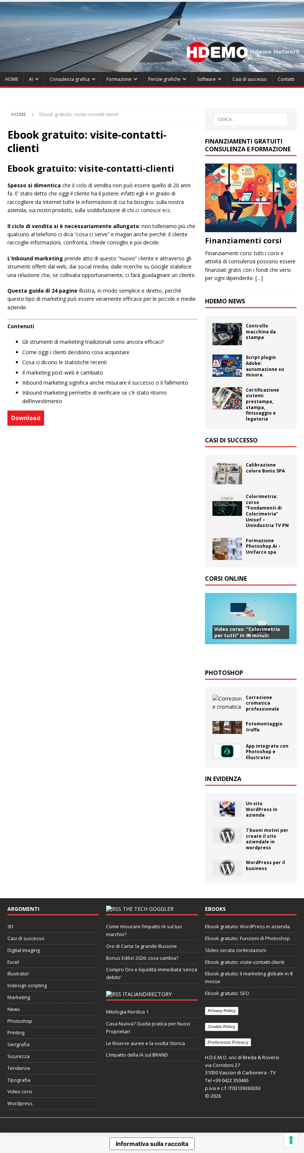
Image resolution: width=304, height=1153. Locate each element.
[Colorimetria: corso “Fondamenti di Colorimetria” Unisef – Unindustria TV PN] (227, 505)
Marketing (18, 997)
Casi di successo (249, 79)
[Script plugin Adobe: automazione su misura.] (227, 366)
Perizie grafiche (164, 79)
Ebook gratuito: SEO (227, 993)
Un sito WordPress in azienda (261, 809)
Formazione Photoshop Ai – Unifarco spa (263, 546)
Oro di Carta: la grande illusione (141, 946)
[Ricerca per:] (250, 119)
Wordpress (20, 1103)
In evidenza (223, 779)
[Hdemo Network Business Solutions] (152, 67)
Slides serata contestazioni (235, 950)
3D (10, 926)
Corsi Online (226, 578)
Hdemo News (225, 301)
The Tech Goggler (148, 908)
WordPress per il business (265, 865)
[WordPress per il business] (227, 868)
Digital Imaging (23, 950)
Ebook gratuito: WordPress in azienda (247, 926)
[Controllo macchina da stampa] (227, 334)
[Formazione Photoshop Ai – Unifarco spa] (227, 549)
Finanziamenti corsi (243, 240)
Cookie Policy (221, 1026)
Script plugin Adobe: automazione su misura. (265, 366)
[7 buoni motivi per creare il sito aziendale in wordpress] (227, 835)
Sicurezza (18, 1056)
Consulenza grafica (70, 79)
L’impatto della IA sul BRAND (137, 1054)
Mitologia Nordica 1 (127, 1011)
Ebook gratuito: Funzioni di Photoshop (247, 938)
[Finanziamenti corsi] (251, 198)
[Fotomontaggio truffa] (227, 727)
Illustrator (18, 973)
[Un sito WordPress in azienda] (227, 809)
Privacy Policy (221, 1010)
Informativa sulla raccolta (152, 1143)
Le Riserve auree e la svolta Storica (145, 1043)
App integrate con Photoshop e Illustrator (267, 752)
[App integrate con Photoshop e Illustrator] (227, 751)
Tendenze (18, 1068)
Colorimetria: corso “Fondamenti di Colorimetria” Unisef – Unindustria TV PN (267, 510)
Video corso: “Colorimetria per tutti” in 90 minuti (247, 632)
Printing (15, 1032)
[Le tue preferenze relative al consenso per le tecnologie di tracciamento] (291, 1140)
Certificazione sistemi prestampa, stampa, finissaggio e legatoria (262, 404)
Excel (13, 962)
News (13, 1009)
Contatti (286, 79)
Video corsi (19, 1091)
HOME (11, 79)
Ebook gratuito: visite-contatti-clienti (244, 962)
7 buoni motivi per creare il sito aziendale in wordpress (267, 839)
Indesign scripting (27, 985)
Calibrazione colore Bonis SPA (265, 468)
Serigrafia (18, 1044)
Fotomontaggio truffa (264, 727)
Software (206, 79)
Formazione (119, 79)
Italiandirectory (147, 994)
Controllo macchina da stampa (261, 331)
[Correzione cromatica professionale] (227, 703)
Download (25, 418)
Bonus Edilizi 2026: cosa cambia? (142, 958)
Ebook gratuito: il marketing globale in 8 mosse (249, 977)
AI (31, 79)
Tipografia (18, 1080)
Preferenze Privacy (228, 1042)
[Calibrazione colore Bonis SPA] (227, 473)
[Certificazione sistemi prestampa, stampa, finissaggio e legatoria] (227, 398)
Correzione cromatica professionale (262, 703)
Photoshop (224, 673)
